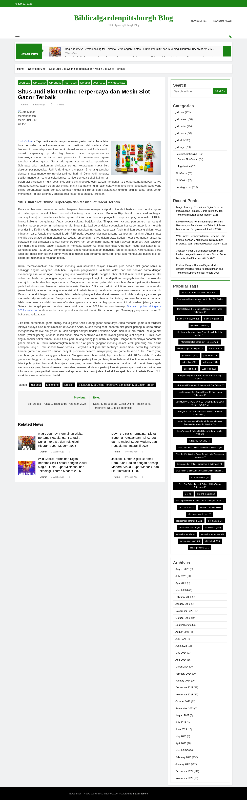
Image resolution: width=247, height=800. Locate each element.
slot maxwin (215, 521)
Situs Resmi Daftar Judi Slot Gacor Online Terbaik (200, 471)
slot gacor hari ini (210, 507)
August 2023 (182, 715)
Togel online (184, 166)
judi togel (99, 83)
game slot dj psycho (188, 319)
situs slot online (200, 477)
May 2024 (180, 652)
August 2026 (182, 569)
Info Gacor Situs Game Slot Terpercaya (199, 342)
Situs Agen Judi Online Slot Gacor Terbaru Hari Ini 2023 (199, 432)
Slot (188, 494)
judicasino (210, 355)
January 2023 (182, 764)
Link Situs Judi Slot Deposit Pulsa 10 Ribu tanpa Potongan (200, 393)
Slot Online (181, 180)
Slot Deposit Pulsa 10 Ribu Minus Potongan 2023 (200, 501)
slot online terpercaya (212, 534)
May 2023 (180, 736)
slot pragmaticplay (190, 541)
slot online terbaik (185, 534)
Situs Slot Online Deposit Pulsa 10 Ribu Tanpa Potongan (200, 485)
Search (220, 91)
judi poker (71, 83)
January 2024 (182, 680)
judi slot (85, 83)
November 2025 (184, 610)
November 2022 (184, 778)
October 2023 (182, 701)
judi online (55, 83)
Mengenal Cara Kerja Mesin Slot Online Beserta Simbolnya (200, 413)
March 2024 (182, 666)
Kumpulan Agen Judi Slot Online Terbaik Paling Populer (199, 377)
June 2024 (181, 645)
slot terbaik (212, 541)
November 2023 (184, 694)
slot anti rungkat (206, 494)
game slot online (200, 325)
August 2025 (182, 631)
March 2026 (182, 590)
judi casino (39, 83)
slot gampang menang (189, 521)
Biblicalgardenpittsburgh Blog (123, 18)
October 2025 (182, 617)
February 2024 (183, 673)
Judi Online (25, 141)
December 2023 (184, 687)
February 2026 (183, 597)
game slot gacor (213, 319)
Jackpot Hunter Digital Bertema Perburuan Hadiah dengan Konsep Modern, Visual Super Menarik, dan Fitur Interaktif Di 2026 (201, 254)
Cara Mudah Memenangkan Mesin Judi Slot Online (199, 300)
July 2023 (180, 722)
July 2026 (180, 576)
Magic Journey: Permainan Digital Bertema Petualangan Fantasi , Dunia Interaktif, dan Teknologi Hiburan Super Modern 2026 (139, 48)
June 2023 (181, 729)
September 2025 (184, 624)
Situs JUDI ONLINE (199, 441)
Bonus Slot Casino (188, 159)
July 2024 (180, 638)
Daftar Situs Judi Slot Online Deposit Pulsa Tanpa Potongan (199, 310)
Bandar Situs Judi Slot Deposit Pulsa (199, 292)
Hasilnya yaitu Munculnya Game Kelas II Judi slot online (199, 333)
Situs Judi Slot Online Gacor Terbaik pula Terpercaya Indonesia (200, 456)
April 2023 (180, 743)
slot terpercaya (199, 548)
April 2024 (180, 659)
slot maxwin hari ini (189, 527)
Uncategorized (117, 83)
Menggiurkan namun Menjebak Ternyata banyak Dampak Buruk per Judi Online (200, 423)
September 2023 (184, 708)
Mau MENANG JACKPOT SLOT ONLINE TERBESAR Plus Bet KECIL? (200, 403)
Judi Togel (209, 369)
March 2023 (182, 750)
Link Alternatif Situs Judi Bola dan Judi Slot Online (199, 385)
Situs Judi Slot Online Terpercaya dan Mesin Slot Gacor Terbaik (116, 384)
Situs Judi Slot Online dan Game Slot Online (200, 447)
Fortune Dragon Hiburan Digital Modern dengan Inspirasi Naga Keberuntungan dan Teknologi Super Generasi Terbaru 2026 (199, 269)
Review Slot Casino (186, 154)
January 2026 (182, 603)
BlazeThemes (140, 793)
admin (24, 104)
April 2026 (180, 583)
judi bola (24, 83)
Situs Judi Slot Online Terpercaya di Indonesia (199, 464)
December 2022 (184, 771)
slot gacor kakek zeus (199, 514)
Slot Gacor (181, 173)
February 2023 (183, 757)
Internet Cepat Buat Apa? (190, 349)
